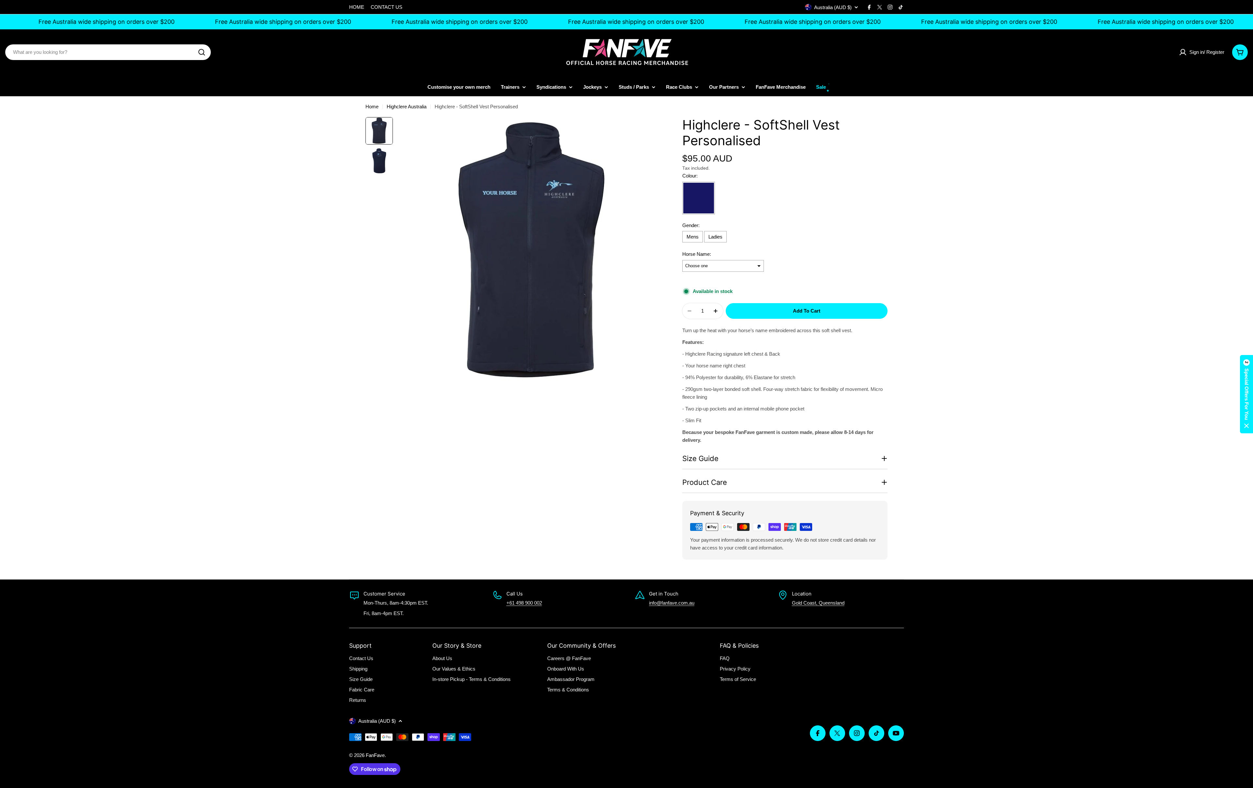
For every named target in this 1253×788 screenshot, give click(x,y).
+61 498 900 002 (524, 603)
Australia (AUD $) (833, 7)
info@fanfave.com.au (671, 603)
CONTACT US (386, 7)
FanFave (375, 755)
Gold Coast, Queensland (818, 603)
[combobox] (108, 52)
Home (372, 106)
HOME (356, 7)
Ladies (715, 236)
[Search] (202, 52)
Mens (693, 236)
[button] (1246, 394)
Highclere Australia (406, 106)
